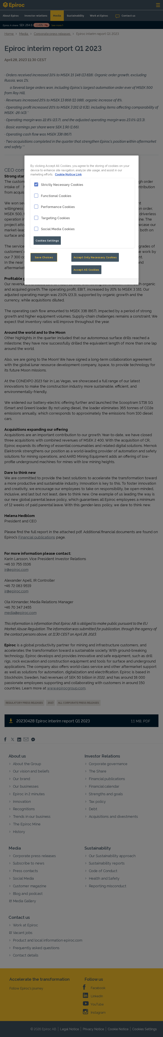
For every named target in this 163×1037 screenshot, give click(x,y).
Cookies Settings (47, 240)
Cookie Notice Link (68, 174)
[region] (81, 220)
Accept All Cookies (86, 269)
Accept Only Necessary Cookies (95, 257)
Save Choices (44, 257)
